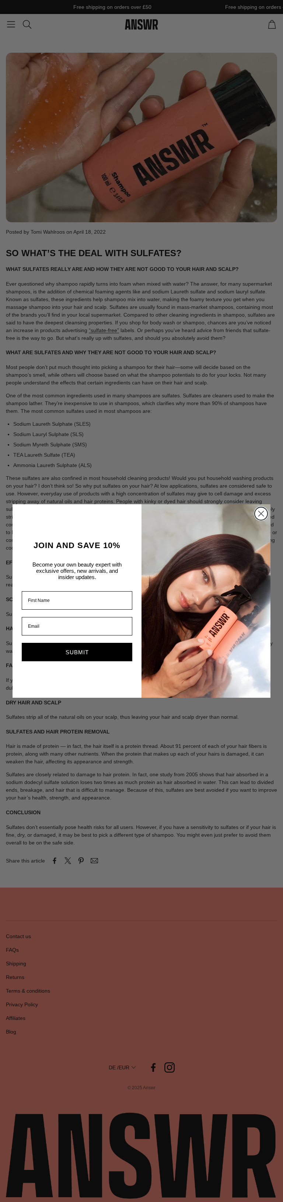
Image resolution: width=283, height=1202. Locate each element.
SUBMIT (77, 652)
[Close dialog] (261, 513)
